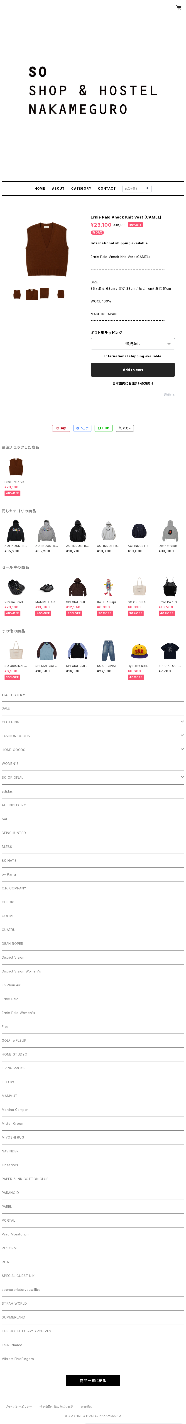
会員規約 (86, 1406)
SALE (6, 708)
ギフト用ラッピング (106, 332)
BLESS (7, 847)
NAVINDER (10, 1151)
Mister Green (12, 1123)
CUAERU (9, 930)
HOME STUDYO (14, 1054)
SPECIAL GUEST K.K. (18, 1276)
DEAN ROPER (12, 943)
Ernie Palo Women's (18, 1013)
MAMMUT (10, 1096)
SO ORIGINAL (12, 777)
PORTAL (8, 1220)
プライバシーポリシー (18, 1406)
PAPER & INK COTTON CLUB (25, 1179)
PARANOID (10, 1193)
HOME (39, 188)
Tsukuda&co (12, 1345)
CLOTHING (10, 722)
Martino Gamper (15, 1110)
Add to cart (133, 370)
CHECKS (9, 902)
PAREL (7, 1206)
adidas (7, 791)
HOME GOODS (13, 750)
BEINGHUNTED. (14, 833)
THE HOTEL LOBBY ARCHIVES (26, 1331)
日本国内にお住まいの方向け (133, 383)
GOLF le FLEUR (14, 1040)
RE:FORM (9, 1248)
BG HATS (9, 860)
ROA (5, 1262)
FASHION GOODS (16, 736)
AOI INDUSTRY (14, 805)
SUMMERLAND (13, 1317)
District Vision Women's (21, 971)
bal (4, 819)
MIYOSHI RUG (13, 1137)
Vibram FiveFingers (18, 1359)
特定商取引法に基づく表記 (56, 1406)
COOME (8, 916)
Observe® (10, 1165)
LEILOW (8, 1082)
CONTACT (107, 188)
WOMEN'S (10, 764)
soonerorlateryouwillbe (21, 1289)
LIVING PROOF (14, 1068)
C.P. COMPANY (14, 888)
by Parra (9, 874)
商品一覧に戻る (93, 1380)
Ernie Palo (10, 999)
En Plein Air (11, 985)
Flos (5, 1027)
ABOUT (58, 188)
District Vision (13, 957)
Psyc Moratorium (15, 1234)
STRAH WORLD (14, 1303)
